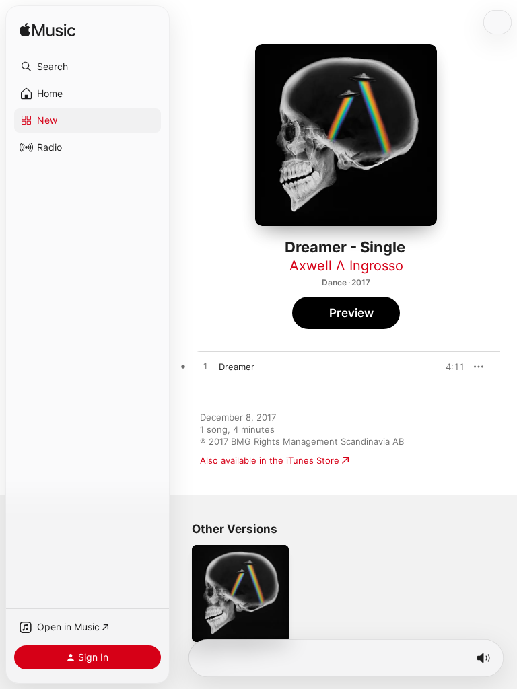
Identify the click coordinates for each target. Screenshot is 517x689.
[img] (47, 30)
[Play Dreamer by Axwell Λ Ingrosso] (205, 367)
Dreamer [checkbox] (236, 366)
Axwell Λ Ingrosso (346, 266)
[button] (87, 66)
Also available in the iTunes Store (269, 460)
